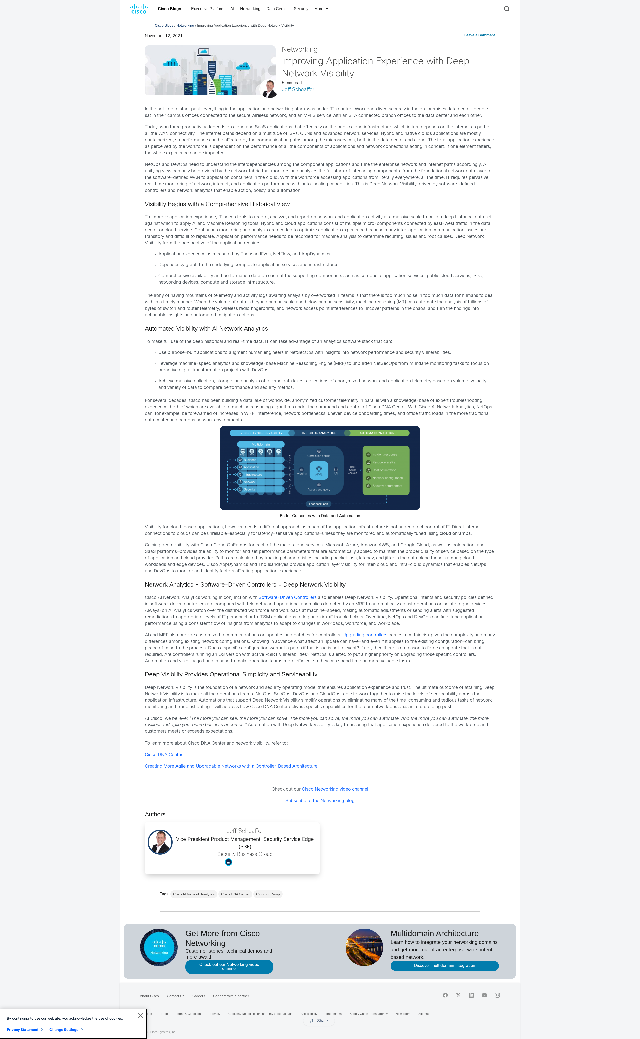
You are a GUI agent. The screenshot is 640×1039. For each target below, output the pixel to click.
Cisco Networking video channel (335, 790)
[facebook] (445, 995)
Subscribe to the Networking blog (320, 801)
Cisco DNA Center (163, 755)
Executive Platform (207, 9)
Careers (198, 996)
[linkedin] (471, 995)
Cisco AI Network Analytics (194, 894)
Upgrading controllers (365, 635)
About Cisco (149, 996)
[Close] (140, 1015)
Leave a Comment (479, 35)
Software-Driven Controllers (288, 598)
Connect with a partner (231, 996)
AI (232, 9)
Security (301, 9)
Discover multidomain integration (444, 966)
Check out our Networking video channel (229, 967)
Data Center (277, 9)
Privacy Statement (22, 1030)
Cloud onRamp (268, 894)
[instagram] (497, 995)
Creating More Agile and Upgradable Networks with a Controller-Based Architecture (231, 766)
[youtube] (484, 995)
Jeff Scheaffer (298, 90)
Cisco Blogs (169, 9)
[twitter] (458, 995)
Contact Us (175, 996)
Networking (250, 9)
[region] (73, 1024)
